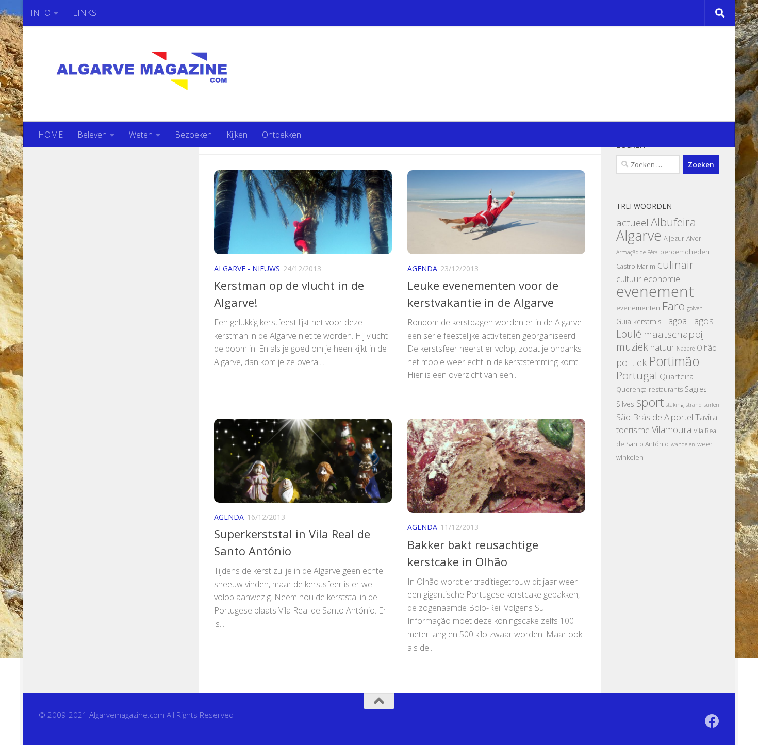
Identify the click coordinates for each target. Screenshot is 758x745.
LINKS (84, 13)
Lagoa (675, 320)
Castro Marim (635, 266)
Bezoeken (193, 134)
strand (694, 404)
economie (662, 279)
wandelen (683, 444)
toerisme (633, 430)
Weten (141, 134)
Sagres (696, 389)
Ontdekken (281, 134)
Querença (631, 389)
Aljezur (674, 238)
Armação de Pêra (637, 252)
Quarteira (677, 376)
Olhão (707, 348)
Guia (623, 321)
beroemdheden (685, 251)
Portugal (636, 375)
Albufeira (673, 221)
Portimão (674, 361)
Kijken (237, 134)
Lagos (701, 320)
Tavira (706, 417)
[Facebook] (712, 721)
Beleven (92, 134)
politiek (631, 362)
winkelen (630, 457)
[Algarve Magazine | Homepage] (154, 73)
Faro (673, 306)
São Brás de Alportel (654, 417)
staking (675, 404)
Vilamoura (671, 429)
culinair (675, 264)
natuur (662, 347)
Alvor (693, 238)
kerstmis (647, 321)
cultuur (628, 279)
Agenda (422, 268)
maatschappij (674, 334)
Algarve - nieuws (247, 268)
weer (705, 444)
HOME (50, 134)
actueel (632, 222)
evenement (655, 291)
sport (650, 402)
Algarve (639, 235)
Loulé (628, 334)
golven (695, 308)
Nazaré (686, 348)
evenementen (638, 308)
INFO (40, 13)
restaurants (666, 389)
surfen (711, 404)
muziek (632, 347)
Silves (625, 404)
